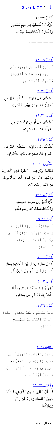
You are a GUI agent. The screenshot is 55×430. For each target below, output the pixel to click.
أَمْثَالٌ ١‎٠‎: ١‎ (45, 257)
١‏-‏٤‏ (28, 7)
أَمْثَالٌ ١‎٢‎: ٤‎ (45, 281)
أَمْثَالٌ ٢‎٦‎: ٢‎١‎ (44, 305)
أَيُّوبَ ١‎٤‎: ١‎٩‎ (44, 219)
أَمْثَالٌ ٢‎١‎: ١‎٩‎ (44, 115)
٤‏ (34, 7)
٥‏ (23, 7)
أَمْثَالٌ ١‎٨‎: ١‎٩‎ (44, 195)
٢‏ (41, 7)
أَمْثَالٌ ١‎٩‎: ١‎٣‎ (44, 60)
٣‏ (37, 7)
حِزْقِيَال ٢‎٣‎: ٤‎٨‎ (43, 385)
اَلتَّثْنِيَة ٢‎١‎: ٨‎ (45, 347)
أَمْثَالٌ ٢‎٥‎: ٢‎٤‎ (44, 140)
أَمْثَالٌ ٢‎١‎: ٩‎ (45, 91)
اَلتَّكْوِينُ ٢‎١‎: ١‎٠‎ (43, 164)
